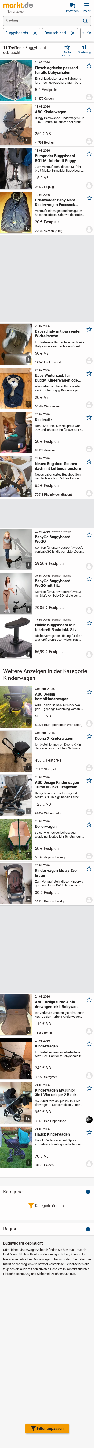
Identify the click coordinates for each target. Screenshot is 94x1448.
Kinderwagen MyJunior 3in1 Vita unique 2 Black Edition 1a (56, 1092)
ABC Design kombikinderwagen (51, 696)
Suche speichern (67, 54)
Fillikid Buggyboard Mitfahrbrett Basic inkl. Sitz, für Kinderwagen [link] (56, 627)
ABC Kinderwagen (50, 112)
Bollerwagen (46, 826)
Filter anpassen (50, 1428)
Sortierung (84, 52)
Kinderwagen (46, 1046)
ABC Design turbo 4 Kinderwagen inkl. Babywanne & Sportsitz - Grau (58, 1004)
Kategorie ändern (49, 1205)
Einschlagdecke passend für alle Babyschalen (56, 70)
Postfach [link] (72, 11)
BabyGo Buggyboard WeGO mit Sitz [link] (52, 583)
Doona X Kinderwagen (54, 738)
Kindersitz (43, 419)
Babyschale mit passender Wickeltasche (58, 333)
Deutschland (55, 33)
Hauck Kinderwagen (52, 1134)
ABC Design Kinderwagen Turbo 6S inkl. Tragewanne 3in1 (58, 784)
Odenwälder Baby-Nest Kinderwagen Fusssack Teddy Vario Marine (55, 202)
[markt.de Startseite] (18, 5)
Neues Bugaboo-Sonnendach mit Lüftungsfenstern (58, 466)
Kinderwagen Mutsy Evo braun (56, 873)
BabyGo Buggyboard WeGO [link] (52, 539)
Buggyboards (16, 33)
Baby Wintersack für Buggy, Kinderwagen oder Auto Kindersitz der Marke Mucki (58, 377)
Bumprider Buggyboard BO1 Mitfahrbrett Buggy (55, 158)
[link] (73, 33)
